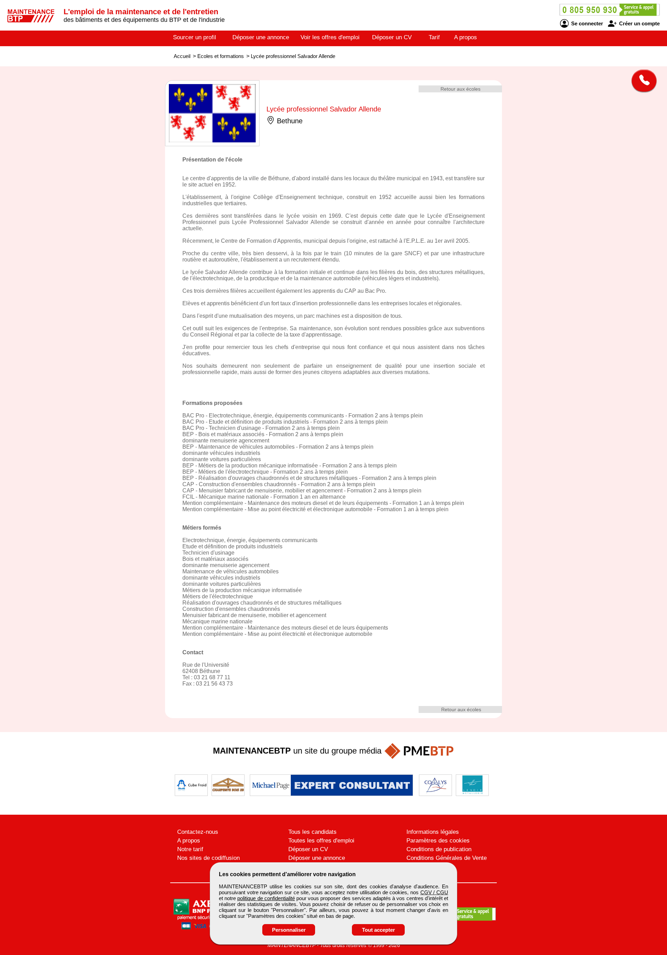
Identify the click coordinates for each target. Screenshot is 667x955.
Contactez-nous (197, 832)
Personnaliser (289, 930)
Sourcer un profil (194, 37)
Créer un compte (639, 23)
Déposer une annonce (260, 37)
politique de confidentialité (266, 898)
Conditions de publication (438, 849)
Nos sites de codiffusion (208, 858)
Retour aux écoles (460, 89)
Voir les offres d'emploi (330, 37)
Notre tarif (190, 849)
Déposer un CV (392, 37)
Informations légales (432, 832)
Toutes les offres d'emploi (321, 840)
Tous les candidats (312, 832)
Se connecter (586, 23)
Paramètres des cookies (438, 840)
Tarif (434, 37)
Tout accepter (378, 930)
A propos (465, 37)
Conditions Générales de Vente (446, 858)
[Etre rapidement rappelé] (641, 80)
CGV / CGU (434, 892)
